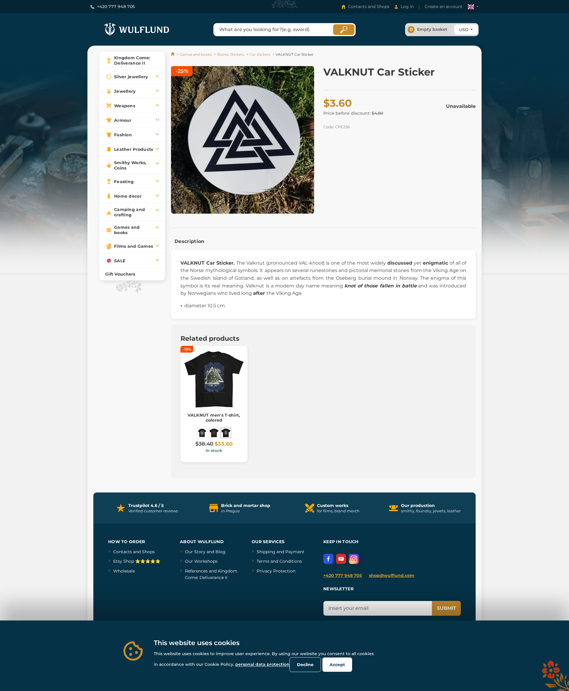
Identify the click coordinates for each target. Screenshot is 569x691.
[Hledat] (343, 29)
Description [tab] (189, 241)
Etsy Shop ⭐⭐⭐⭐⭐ (136, 561)
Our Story (195, 551)
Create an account (444, 6)
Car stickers (260, 54)
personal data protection (262, 664)
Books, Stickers (230, 54)
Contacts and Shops (368, 6)
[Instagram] (354, 559)
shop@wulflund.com (391, 575)
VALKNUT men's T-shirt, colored (214, 417)
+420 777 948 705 (116, 6)
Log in (407, 6)
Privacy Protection (276, 571)
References (196, 571)
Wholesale (124, 571)
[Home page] (173, 54)
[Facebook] (328, 559)
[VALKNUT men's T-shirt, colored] (225, 433)
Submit (446, 608)
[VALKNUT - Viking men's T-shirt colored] (214, 433)
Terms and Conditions (279, 561)
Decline (305, 664)
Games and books (196, 54)
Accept (337, 664)
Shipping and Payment (280, 551)
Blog (220, 551)
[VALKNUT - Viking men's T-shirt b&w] (202, 433)
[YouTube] (341, 559)
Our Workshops (201, 561)
